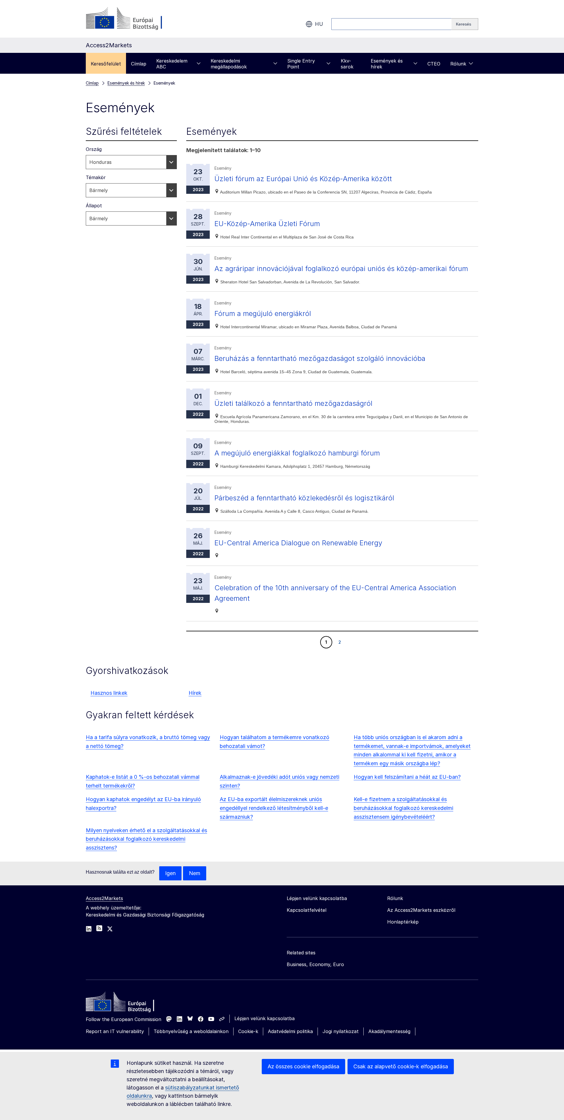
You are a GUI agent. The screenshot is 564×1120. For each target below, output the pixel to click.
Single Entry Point (301, 64)
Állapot (94, 205)
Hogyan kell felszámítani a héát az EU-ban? (407, 777)
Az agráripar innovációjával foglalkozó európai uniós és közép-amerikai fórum (341, 268)
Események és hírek (387, 64)
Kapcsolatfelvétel (306, 910)
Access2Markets (104, 898)
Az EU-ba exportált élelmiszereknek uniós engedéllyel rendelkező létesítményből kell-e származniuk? (274, 808)
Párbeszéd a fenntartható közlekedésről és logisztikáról (304, 498)
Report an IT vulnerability (115, 1031)
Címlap (138, 64)
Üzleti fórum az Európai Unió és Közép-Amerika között (303, 178)
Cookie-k (248, 1031)
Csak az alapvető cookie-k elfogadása (400, 1066)
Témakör (96, 177)
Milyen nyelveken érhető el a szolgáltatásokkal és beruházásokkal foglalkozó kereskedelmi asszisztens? (146, 839)
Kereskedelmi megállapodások (229, 64)
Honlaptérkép (403, 922)
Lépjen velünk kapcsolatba (264, 1018)
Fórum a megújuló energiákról (262, 313)
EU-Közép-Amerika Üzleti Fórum (267, 223)
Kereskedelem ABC (171, 64)
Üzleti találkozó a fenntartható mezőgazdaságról (293, 403)
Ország (94, 149)
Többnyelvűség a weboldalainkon (191, 1031)
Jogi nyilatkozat (341, 1031)
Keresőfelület (106, 64)
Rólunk (458, 64)
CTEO (433, 64)
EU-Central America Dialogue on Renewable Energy (298, 543)
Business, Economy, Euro (315, 964)
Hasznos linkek (108, 693)
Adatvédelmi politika (290, 1031)
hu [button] (319, 24)
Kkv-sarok (347, 64)
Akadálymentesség (389, 1031)
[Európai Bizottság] (133, 19)
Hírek (195, 693)
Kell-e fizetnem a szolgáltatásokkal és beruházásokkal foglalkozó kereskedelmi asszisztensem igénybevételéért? (403, 808)
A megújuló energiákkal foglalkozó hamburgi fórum (297, 453)
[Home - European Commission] (128, 1003)
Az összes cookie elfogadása (303, 1066)
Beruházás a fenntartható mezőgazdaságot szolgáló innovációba (319, 358)
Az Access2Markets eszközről (421, 910)
